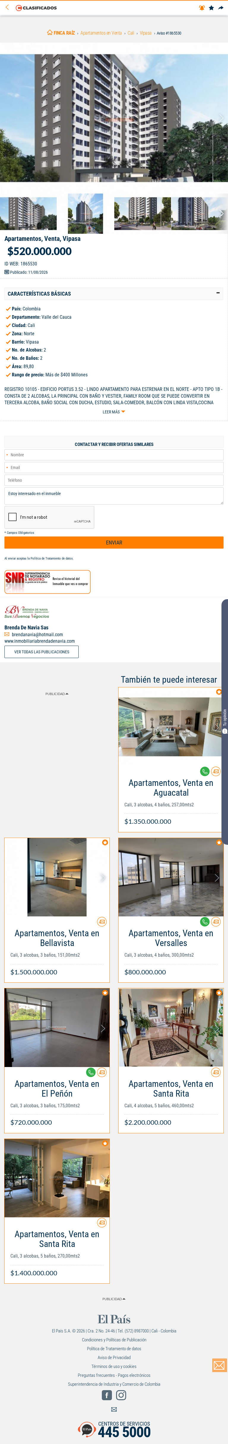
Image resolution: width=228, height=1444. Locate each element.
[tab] (113, 294)
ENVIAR (114, 542)
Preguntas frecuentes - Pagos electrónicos (114, 1375)
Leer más (111, 412)
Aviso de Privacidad (114, 1357)
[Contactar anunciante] (216, 774)
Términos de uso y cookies (114, 1366)
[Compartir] (221, 8)
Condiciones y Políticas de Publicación (114, 1340)
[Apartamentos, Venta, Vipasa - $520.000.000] (114, 118)
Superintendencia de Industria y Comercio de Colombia (114, 1384)
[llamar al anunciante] (205, 771)
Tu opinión (224, 717)
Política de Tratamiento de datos (52, 558)
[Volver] (9, 7)
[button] (114, 294)
